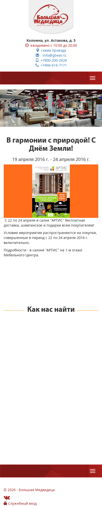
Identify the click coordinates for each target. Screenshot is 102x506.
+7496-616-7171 (53, 65)
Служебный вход (22, 503)
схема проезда (52, 50)
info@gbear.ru (52, 55)
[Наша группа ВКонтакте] (7, 497)
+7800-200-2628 (53, 60)
